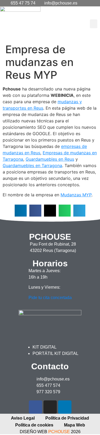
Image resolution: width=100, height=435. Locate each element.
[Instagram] (50, 407)
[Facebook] (35, 407)
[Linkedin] (64, 407)
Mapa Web (74, 425)
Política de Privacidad (67, 418)
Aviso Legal (23, 418)
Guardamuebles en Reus (50, 159)
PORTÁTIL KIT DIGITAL (55, 353)
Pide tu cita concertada (50, 297)
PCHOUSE (59, 431)
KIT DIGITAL (45, 347)
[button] (93, 23)
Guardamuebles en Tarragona (32, 165)
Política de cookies (34, 425)
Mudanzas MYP (76, 194)
